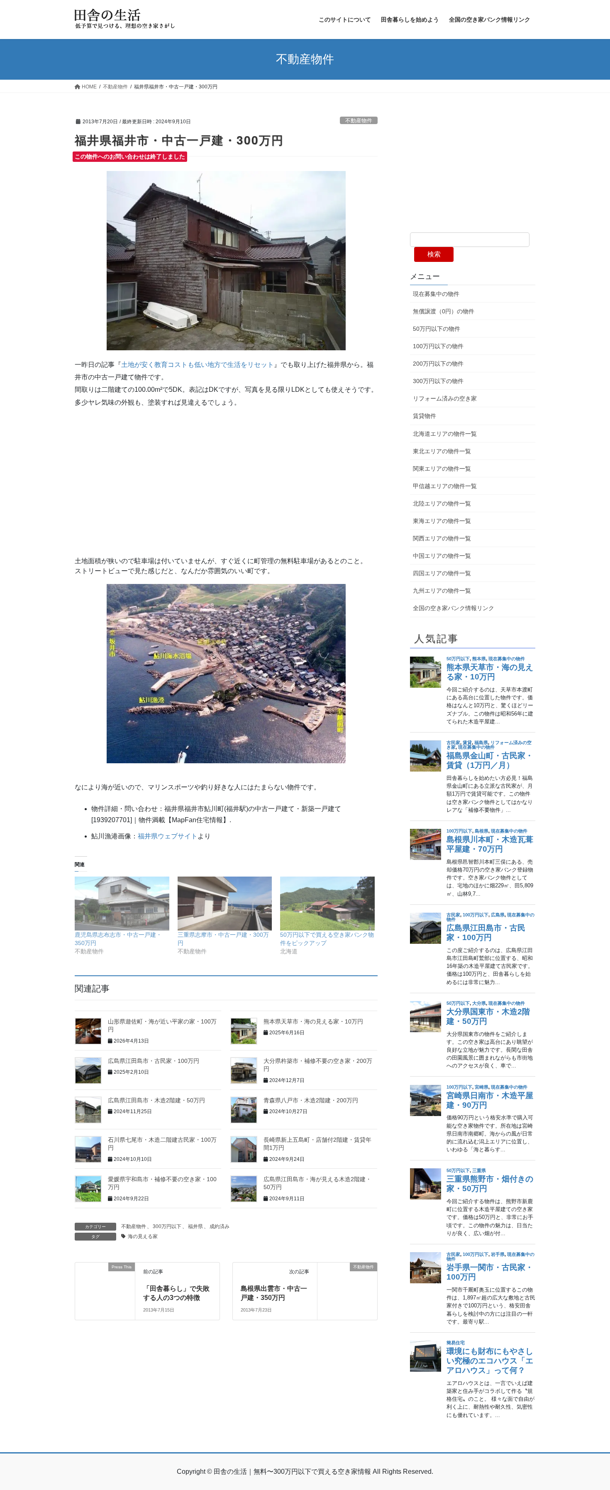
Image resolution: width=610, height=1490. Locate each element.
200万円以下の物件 (438, 363)
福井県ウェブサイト (168, 836)
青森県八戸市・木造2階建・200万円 (311, 1100)
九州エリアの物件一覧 (442, 590)
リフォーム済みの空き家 (445, 398)
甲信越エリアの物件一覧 (445, 486)
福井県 (195, 1226)
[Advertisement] (226, 475)
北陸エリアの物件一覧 (442, 503)
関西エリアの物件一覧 (442, 538)
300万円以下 (167, 1226)
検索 (434, 254)
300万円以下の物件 (438, 381)
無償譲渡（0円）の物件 (443, 311)
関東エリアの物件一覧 (442, 468)
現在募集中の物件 (436, 294)
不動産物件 (358, 120)
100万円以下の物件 (438, 346)
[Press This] (105, 1285)
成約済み (219, 1226)
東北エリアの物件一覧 (442, 451)
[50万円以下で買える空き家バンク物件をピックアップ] (327, 904)
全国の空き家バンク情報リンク (453, 608)
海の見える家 (143, 1236)
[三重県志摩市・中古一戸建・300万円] (225, 904)
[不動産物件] (347, 1284)
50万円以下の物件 (436, 328)
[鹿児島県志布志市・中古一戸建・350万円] (122, 904)
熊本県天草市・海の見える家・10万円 (313, 1021)
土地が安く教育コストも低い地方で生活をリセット (197, 364)
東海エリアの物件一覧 (442, 521)
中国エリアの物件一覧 (442, 555)
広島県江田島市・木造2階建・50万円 (156, 1100)
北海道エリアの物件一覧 (445, 433)
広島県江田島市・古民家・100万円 (153, 1061)
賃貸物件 (424, 416)
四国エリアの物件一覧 (442, 573)
